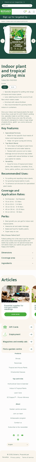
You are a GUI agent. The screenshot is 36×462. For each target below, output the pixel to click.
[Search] (30, 5)
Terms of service (28, 457)
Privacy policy (15, 457)
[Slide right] (33, 41)
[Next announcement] (31, 2)
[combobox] (17, 5)
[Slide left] (2, 41)
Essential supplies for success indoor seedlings (13, 307)
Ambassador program (18, 418)
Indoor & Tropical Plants (18, 388)
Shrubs (18, 358)
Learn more (15, 314)
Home (3, 21)
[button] (34, 12)
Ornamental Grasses (18, 372)
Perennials (18, 363)
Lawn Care (18, 393)
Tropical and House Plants (18, 367)
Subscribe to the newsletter (18, 427)
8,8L (12, 87)
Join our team (18, 414)
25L (4, 87)
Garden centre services (18, 409)
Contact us (18, 423)
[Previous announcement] (2, 2)
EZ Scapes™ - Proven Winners (18, 397)
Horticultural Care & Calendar (18, 384)
